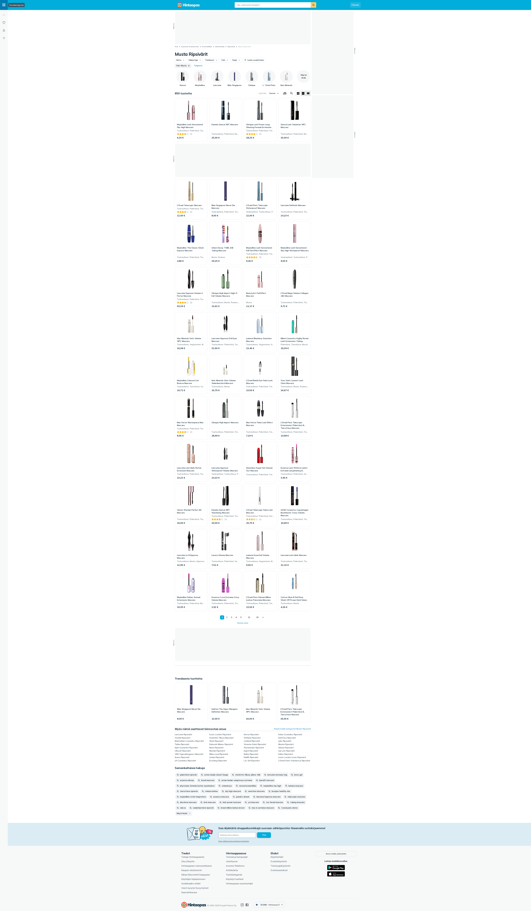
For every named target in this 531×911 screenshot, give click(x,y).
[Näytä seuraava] (263, 617)
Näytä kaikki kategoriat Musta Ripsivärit (292, 729)
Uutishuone (232, 861)
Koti (176, 47)
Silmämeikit (219, 47)
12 (249, 617)
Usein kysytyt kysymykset (195, 888)
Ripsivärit (231, 47)
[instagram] (242, 905)
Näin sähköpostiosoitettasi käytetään (233, 841)
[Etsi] (313, 5)
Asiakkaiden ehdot (191, 883)
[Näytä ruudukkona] (298, 93)
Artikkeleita (232, 870)
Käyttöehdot (277, 857)
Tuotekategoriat (234, 874)
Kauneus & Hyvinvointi (190, 47)
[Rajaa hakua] (4, 38)
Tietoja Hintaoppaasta (192, 857)
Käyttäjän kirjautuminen (193, 879)
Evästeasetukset (279, 870)
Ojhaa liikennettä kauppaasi (195, 874)
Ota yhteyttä (187, 861)
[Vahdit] (4, 30)
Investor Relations (235, 865)
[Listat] (4, 22)
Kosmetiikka (207, 47)
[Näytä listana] (303, 93)
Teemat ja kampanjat (237, 857)
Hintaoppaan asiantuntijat (239, 883)
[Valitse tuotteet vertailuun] (285, 93)
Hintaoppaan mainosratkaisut (196, 865)
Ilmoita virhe (242, 623)
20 (257, 617)
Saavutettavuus (189, 892)
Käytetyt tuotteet (235, 879)
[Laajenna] (4, 15)
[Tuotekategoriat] (4, 5)
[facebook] (247, 905)
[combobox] (273, 5)
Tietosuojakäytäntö (280, 865)
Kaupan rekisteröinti (191, 870)
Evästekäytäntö (279, 861)
